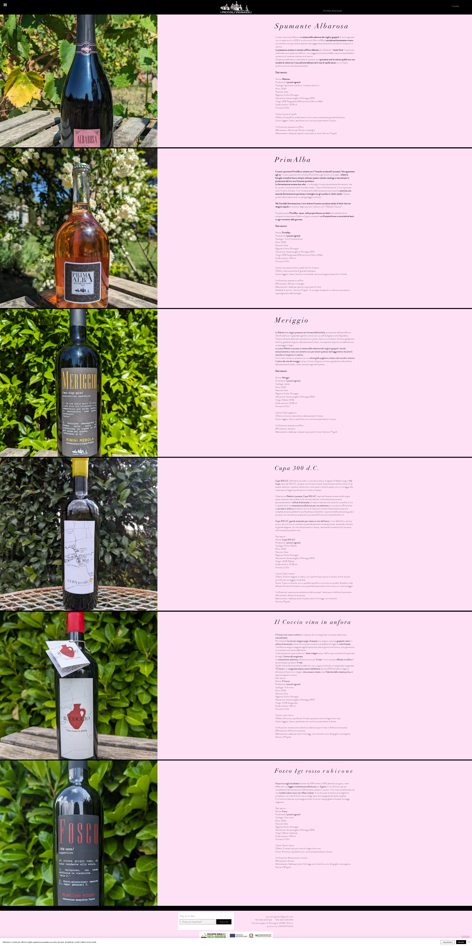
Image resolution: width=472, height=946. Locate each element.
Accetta (461, 942)
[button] (5, 5)
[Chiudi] (469, 942)
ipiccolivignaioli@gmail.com (279, 916)
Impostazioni (448, 942)
